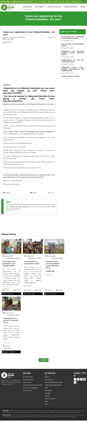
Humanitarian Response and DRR (32, 385)
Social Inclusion (27, 390)
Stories (50, 1)
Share (53, 192)
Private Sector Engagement (30, 387)
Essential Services (28, 379)
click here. (38, 168)
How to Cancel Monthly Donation (54, 382)
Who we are (27, 7)
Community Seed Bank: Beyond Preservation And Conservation (72, 69)
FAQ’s (67, 1)
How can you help (54, 7)
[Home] (7, 7)
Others (5, 37)
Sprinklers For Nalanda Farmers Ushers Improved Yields (72, 53)
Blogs (55, 1)
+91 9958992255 (7, 1)
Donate (83, 7)
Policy (46, 404)
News (46, 401)
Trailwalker (48, 393)
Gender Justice (27, 382)
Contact (62, 1)
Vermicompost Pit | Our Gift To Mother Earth (10, 320)
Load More (43, 360)
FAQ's (46, 387)
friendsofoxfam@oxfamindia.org (23, 1)
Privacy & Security (50, 398)
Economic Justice (28, 377)
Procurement (48, 390)
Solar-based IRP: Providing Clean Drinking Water (9, 264)
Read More (9, 211)
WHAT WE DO (39, 7)
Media (43, 1)
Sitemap (47, 396)
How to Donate (49, 379)
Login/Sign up (75, 1)
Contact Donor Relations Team (53, 385)
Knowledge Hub (70, 7)
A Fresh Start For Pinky (70, 76)
